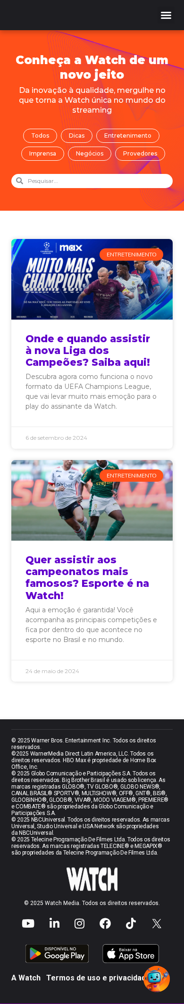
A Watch (26, 978)
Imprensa (42, 153)
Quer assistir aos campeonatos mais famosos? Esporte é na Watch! (87, 577)
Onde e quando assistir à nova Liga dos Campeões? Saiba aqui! (87, 350)
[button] (166, 15)
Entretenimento (127, 135)
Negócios (89, 153)
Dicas (76, 135)
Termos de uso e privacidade (98, 978)
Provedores (140, 153)
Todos (40, 135)
